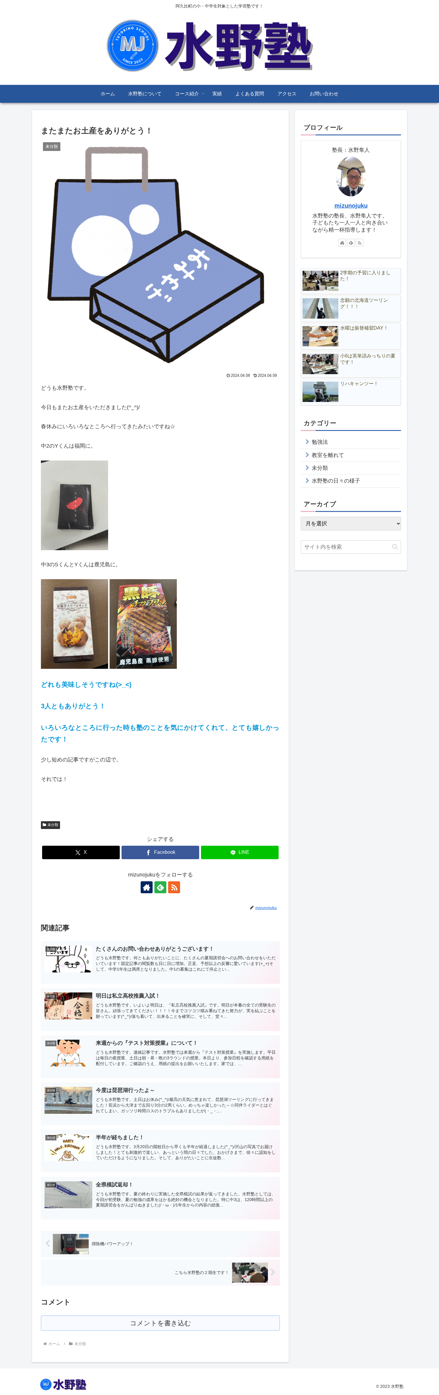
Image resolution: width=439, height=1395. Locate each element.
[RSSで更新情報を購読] (174, 887)
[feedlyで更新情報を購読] (160, 887)
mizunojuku (351, 205)
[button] (395, 546)
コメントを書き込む (160, 1323)
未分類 (52, 825)
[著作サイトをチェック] (147, 887)
